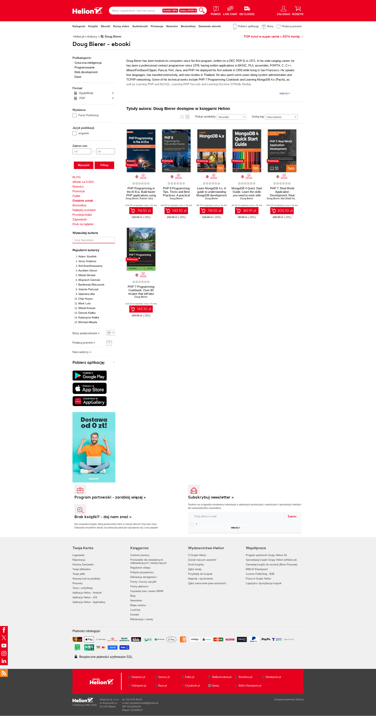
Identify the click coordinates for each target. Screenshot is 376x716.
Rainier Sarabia (148, 198)
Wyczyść (83, 165)
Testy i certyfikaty (82, 588)
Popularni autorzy (85, 250)
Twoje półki (78, 573)
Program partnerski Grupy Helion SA (266, 555)
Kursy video (121, 26)
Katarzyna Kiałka (88, 317)
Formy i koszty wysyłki (143, 581)
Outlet (76, 196)
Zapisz (292, 516)
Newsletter (136, 600)
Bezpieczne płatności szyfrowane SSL (106, 657)
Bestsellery (188, 26)
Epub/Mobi (96, 93)
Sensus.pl (164, 677)
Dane (77, 76)
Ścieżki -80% (170, 10)
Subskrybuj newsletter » (211, 497)
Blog (132, 595)
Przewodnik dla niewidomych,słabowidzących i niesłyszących (148, 561)
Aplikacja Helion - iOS (84, 597)
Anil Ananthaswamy (90, 265)
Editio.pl (189, 677)
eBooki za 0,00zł (83, 181)
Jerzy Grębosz (87, 261)
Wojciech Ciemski (89, 279)
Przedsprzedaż (82, 214)
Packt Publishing (88, 115)
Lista (182, 116)
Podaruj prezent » (83, 342)
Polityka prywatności (142, 572)
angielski (83, 133)
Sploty (215, 685)
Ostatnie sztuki (82, 200)
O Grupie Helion (197, 555)
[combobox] (231, 117)
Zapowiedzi (79, 219)
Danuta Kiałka (87, 312)
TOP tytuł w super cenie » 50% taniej (272, 37)
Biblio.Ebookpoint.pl (250, 685)
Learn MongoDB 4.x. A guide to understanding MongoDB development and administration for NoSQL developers (211, 195)
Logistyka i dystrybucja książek (264, 583)
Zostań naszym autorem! (202, 559)
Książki (93, 26)
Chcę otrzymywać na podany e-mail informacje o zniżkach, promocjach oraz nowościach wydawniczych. (234, 526)
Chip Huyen (85, 298)
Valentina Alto (86, 294)
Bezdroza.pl (245, 677)
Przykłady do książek (200, 573)
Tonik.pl (299, 699)
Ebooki (105, 26)
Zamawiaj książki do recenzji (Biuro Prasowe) (271, 564)
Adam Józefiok (87, 256)
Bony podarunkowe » (85, 333)
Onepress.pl (138, 677)
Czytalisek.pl (192, 685)
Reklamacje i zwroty (141, 619)
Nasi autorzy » (81, 352)
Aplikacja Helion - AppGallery (88, 602)
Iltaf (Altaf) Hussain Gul (293, 198)
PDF (96, 98)
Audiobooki (140, 26)
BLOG (76, 177)
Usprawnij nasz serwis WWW (146, 591)
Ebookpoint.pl (273, 677)
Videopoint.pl (138, 685)
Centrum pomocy (140, 555)
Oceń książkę (196, 564)
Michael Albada (87, 322)
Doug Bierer (132, 198)
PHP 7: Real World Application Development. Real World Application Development (282, 195)
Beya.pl (162, 685)
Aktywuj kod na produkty (86, 578)
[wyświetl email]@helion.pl (144, 703)
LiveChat (135, 609)
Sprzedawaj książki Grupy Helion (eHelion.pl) (271, 559)
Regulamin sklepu (140, 567)
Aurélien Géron (87, 270)
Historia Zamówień (82, 564)
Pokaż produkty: (205, 116)
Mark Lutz (84, 303)
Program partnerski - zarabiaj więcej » (110, 497)
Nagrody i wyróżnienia (200, 578)
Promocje (157, 26)
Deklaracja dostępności (143, 577)
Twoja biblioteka (81, 569)
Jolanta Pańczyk (88, 289)
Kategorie (78, 26)
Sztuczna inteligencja (87, 62)
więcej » (235, 527)
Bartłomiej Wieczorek (91, 284)
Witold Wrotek (87, 275)
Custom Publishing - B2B (260, 573)
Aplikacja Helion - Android (86, 592)
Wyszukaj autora (85, 233)
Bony (270, 26)
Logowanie (78, 555)
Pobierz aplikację (248, 26)
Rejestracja (78, 559)
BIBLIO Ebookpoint (257, 569)
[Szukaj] (202, 10)
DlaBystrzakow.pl (221, 677)
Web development (86, 72)
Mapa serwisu (138, 605)
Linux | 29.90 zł (188, 10)
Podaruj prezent (292, 26)
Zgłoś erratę (195, 569)
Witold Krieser (87, 308)
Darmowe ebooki (210, 26)
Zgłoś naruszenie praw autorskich (207, 583)
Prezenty (77, 583)
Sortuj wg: (258, 116)
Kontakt (134, 614)
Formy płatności (139, 586)
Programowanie (84, 67)
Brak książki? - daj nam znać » (103, 516)
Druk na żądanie (82, 224)
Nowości (172, 26)
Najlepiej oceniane (84, 210)
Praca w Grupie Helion (258, 578)
